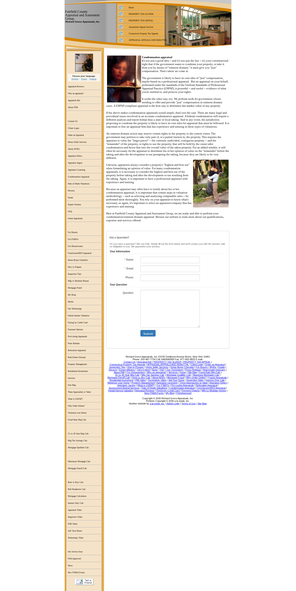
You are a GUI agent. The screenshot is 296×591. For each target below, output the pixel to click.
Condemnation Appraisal (78, 177)
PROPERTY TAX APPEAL (141, 20)
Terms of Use (188, 403)
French (84, 79)
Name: (129, 259)
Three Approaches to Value (79, 392)
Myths (70, 301)
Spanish (92, 79)
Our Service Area (75, 551)
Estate (70, 197)
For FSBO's (73, 239)
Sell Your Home (75, 531)
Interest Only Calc (76, 503)
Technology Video (75, 538)
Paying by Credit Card (78, 322)
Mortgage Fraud (75, 288)
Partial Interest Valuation (78, 315)
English (75, 79)
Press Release (74, 343)
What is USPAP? (75, 399)
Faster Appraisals (75, 218)
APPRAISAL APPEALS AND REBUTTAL (147, 40)
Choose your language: (84, 76)
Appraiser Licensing (76, 170)
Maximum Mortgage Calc (79, 461)
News (70, 565)
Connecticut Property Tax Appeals (143, 33)
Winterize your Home (77, 413)
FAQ (70, 211)
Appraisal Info (74, 100)
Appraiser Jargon (75, 163)
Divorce (71, 190)
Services (71, 378)
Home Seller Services (77, 142)
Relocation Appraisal (77, 350)
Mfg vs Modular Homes (78, 281)
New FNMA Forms (76, 572)
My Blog (72, 295)
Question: (128, 292)
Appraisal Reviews (76, 86)
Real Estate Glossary (77, 357)
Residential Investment (78, 371)
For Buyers (73, 232)
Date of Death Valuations (78, 183)
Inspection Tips (74, 274)
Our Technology (75, 308)
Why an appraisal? (76, 93)
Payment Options (75, 329)
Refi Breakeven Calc (77, 489)
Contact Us (73, 121)
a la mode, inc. (157, 403)
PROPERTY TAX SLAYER (141, 14)
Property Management (77, 364)
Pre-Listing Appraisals (77, 336)
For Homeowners (75, 246)
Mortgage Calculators (77, 496)
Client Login (73, 128)
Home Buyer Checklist (78, 260)
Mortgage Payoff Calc (77, 468)
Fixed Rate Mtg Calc (77, 420)
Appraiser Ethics (75, 156)
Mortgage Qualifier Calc (78, 447)
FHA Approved (74, 558)
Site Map (72, 385)
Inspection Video (75, 517)
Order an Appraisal (76, 135)
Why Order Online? (76, 406)
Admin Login (173, 403)
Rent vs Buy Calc (75, 482)
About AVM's (74, 149)
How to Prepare (74, 267)
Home (131, 7)
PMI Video (72, 524)
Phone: (129, 277)
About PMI (73, 107)
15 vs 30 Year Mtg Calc (78, 433)
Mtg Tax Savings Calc (77, 440)
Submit (148, 333)
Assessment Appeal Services (141, 27)
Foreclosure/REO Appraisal (79, 253)
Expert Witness (74, 204)
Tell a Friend (84, 581)
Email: (129, 268)
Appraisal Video (75, 510)
